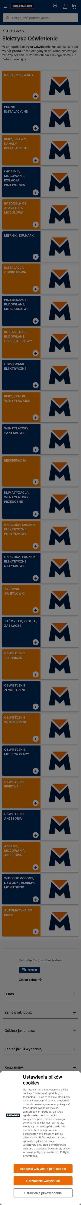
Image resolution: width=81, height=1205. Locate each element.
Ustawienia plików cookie (43, 1193)
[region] (40, 1138)
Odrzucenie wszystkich (43, 1181)
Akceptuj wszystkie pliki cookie (43, 1169)
